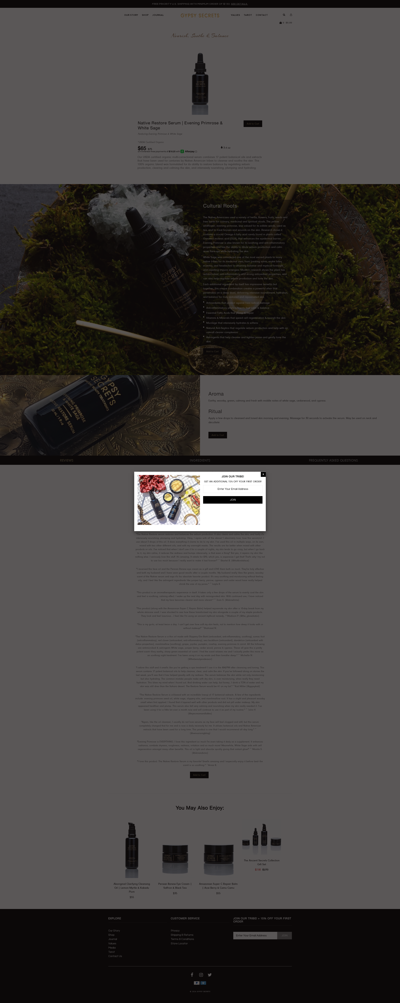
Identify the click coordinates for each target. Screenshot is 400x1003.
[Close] (263, 474)
